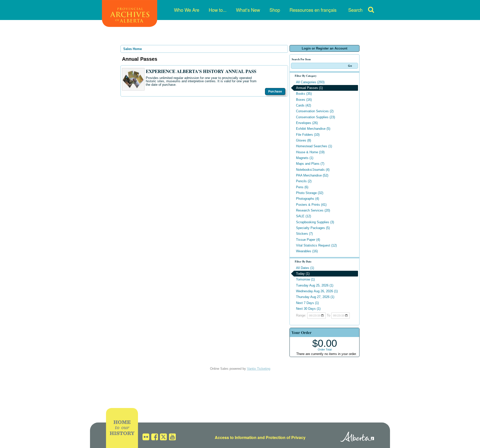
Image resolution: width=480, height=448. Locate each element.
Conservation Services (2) (315, 111)
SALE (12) (303, 216)
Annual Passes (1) (309, 88)
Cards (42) (303, 105)
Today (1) (303, 274)
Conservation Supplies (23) (315, 117)
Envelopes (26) (307, 123)
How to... (217, 9)
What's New (248, 9)
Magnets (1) (304, 158)
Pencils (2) (304, 181)
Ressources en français (313, 9)
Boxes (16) (304, 100)
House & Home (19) (310, 152)
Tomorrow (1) (305, 279)
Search (355, 9)
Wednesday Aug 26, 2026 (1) (317, 291)
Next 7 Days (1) (307, 303)
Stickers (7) (304, 234)
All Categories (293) (310, 82)
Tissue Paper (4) (308, 240)
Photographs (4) (307, 198)
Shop (275, 9)
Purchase (275, 91)
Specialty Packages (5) (313, 228)
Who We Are (186, 9)
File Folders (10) (308, 134)
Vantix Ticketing (258, 368)
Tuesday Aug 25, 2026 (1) (314, 285)
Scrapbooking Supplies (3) (315, 222)
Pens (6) (302, 187)
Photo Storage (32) (309, 193)
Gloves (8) (303, 140)
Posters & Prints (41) (311, 204)
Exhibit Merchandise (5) (313, 128)
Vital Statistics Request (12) (316, 245)
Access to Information (235, 437)
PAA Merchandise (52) (312, 175)
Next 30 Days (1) (308, 308)
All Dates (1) (305, 268)
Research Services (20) (313, 210)
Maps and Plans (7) (310, 164)
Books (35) (304, 94)
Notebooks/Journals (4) (313, 170)
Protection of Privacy (286, 437)
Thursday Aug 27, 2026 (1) (315, 297)
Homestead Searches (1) (314, 146)
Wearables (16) (307, 251)
